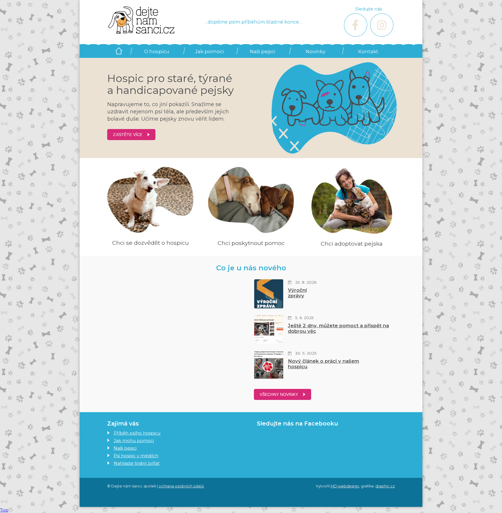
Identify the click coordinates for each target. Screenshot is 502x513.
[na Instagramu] (381, 25)
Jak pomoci (209, 51)
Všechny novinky (279, 394)
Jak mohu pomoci (134, 440)
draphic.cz (385, 486)
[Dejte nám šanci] (141, 20)
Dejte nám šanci (118, 51)
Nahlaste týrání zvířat (136, 463)
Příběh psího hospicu (137, 433)
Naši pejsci (262, 51)
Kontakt (368, 51)
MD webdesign (345, 486)
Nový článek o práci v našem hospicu (323, 363)
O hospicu (156, 51)
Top (4, 510)
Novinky (315, 51)
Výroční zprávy (297, 292)
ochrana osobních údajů (181, 486)
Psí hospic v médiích (136, 455)
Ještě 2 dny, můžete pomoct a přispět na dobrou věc (338, 328)
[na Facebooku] (355, 25)
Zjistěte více (127, 135)
